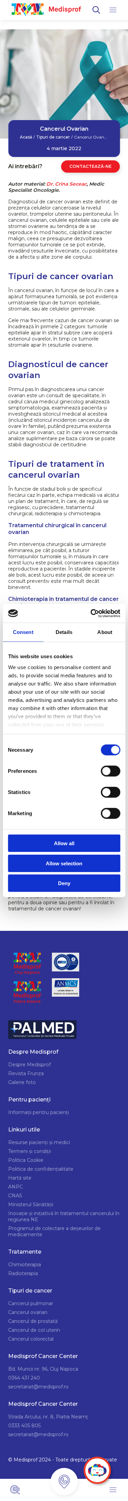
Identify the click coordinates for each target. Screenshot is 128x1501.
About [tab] (104, 632)
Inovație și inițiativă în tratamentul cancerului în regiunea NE (63, 1216)
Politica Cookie (25, 1160)
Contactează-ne (90, 166)
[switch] (110, 771)
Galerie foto (22, 1082)
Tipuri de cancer (53, 137)
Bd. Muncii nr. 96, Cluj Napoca (43, 1369)
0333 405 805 (24, 1426)
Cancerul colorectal (31, 1339)
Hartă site (19, 1178)
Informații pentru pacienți (38, 1112)
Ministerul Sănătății (30, 1204)
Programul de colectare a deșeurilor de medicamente (54, 1231)
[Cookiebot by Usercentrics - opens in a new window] (91, 613)
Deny (64, 883)
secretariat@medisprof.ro (38, 1387)
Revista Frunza (26, 1073)
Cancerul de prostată (33, 1321)
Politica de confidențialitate (40, 1169)
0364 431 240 (24, 1378)
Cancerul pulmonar (30, 1303)
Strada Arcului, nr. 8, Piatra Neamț (48, 1417)
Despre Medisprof (29, 1065)
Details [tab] (64, 632)
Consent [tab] (23, 632)
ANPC (15, 1187)
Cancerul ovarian (27, 1312)
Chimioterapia (24, 1264)
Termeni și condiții (29, 1151)
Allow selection (64, 863)
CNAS (15, 1196)
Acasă (26, 137)
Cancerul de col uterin (34, 1330)
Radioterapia (23, 1273)
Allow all (64, 843)
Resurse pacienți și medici (39, 1142)
